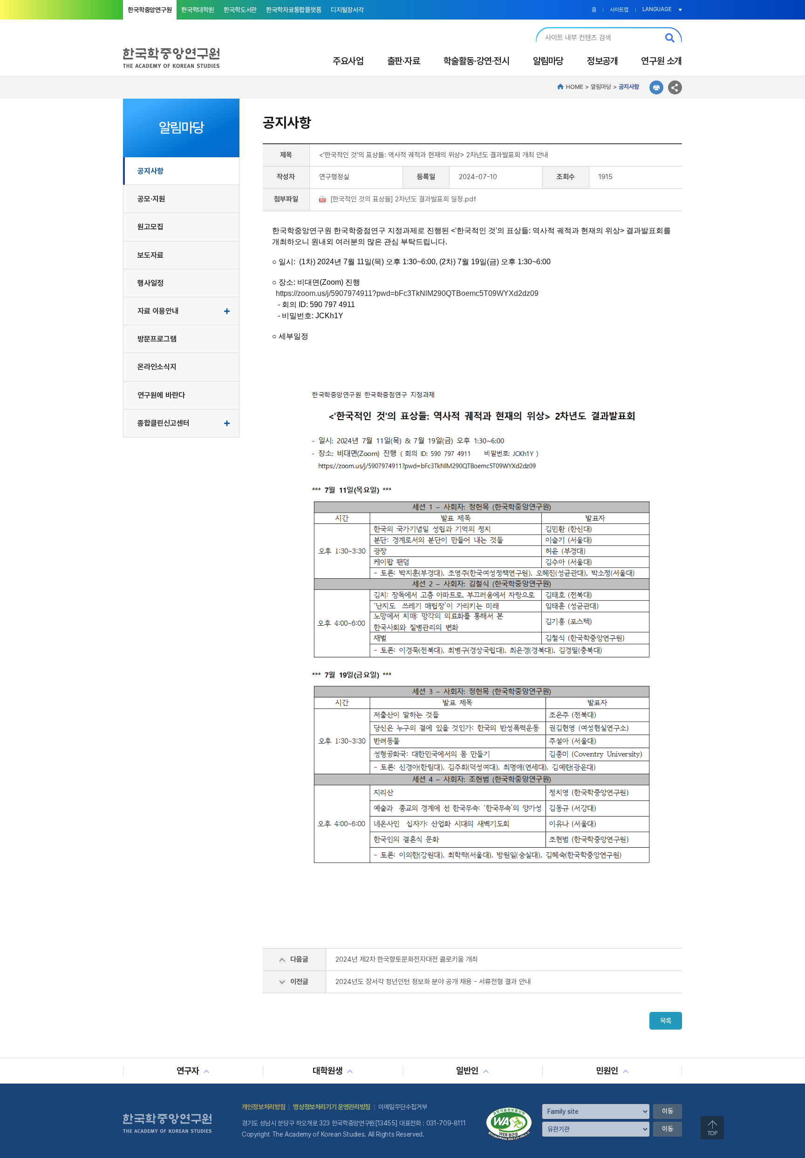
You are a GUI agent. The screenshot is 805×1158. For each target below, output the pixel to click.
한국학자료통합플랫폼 (293, 9)
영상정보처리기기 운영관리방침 (331, 1107)
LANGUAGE (657, 9)
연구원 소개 (661, 61)
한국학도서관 (240, 9)
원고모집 (150, 226)
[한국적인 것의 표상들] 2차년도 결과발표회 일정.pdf (403, 199)
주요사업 (348, 61)
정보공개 (602, 61)
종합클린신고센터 (163, 423)
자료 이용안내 (157, 311)
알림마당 (548, 61)
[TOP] (712, 1127)
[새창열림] (509, 1110)
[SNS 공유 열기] (675, 87)
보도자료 (150, 255)
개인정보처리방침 (263, 1107)
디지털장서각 (347, 9)
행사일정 (150, 283)
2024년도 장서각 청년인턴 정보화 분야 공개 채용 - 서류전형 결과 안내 (433, 981)
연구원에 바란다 (161, 395)
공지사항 (150, 171)
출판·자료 (403, 61)
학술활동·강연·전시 (476, 61)
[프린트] (656, 87)
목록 (665, 1020)
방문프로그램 (157, 339)
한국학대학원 (197, 9)
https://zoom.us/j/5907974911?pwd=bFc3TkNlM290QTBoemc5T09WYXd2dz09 (406, 293)
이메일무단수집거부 (402, 1107)
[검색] (670, 37)
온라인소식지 (157, 366)
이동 (667, 1111)
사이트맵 (619, 10)
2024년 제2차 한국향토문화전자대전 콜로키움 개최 (406, 959)
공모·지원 (151, 198)
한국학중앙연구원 (150, 9)
